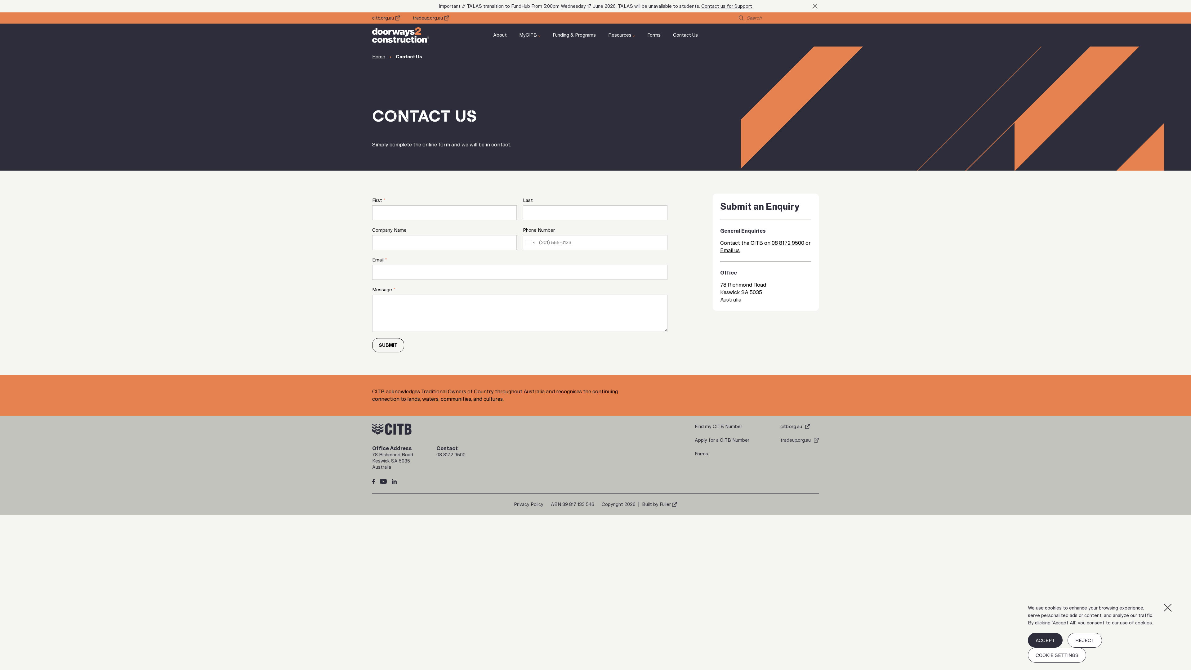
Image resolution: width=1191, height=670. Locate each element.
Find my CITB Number (718, 426)
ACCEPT (1045, 640)
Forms (654, 35)
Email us (730, 250)
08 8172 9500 (788, 242)
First (378, 200)
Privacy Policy (528, 504)
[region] (1099, 633)
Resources (619, 35)
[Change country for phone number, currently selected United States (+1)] (530, 242)
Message (383, 290)
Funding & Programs (574, 35)
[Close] (1167, 607)
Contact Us (685, 35)
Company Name (389, 230)
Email (379, 260)
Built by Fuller (656, 504)
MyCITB (528, 35)
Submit (388, 345)
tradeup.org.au (428, 18)
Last (528, 200)
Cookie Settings (1057, 655)
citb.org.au (383, 18)
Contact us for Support (726, 6)
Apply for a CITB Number (722, 440)
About (500, 35)
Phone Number (539, 230)
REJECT (1084, 640)
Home (378, 57)
